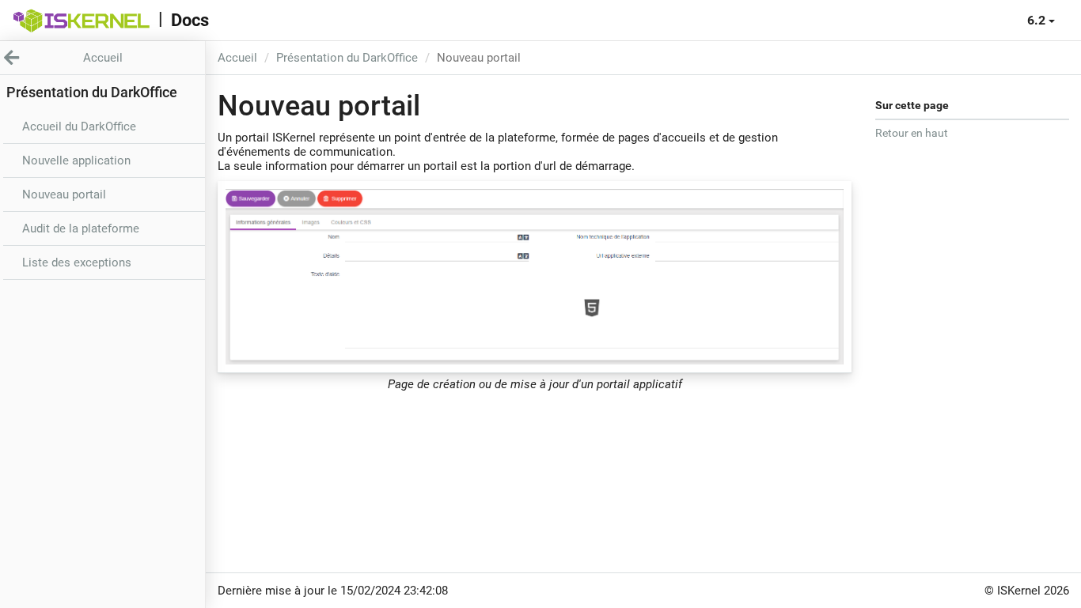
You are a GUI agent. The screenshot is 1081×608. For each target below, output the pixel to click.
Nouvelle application (76, 160)
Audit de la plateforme (80, 228)
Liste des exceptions (76, 262)
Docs (190, 20)
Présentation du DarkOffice (347, 58)
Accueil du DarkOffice (79, 126)
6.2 (1038, 20)
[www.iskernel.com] (81, 20)
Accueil (237, 58)
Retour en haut (911, 133)
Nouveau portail (64, 194)
